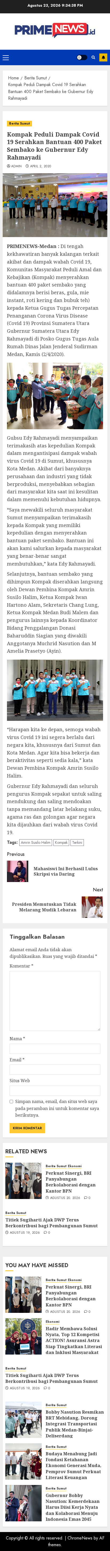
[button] (6, 57)
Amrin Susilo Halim (35, 842)
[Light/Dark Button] (82, 57)
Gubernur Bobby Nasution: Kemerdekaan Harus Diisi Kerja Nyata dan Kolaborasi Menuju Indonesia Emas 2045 (73, 1507)
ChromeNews (80, 1538)
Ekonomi (74, 1166)
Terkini (77, 842)
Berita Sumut (19, 123)
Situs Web (20, 1081)
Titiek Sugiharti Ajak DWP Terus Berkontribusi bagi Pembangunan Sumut (51, 1223)
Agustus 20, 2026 (65, 1198)
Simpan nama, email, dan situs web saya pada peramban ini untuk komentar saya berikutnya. (57, 1108)
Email (17, 1060)
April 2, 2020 (40, 166)
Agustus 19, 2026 (25, 1233)
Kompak (61, 842)
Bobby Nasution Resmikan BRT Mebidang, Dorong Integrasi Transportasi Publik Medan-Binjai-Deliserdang (75, 1424)
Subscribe (103, 57)
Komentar (21, 966)
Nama (17, 1039)
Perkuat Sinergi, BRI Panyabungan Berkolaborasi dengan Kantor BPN (71, 1182)
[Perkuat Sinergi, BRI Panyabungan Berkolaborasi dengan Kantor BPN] (23, 1181)
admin (16, 166)
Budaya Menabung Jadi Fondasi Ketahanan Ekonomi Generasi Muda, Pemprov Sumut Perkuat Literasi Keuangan (73, 1466)
